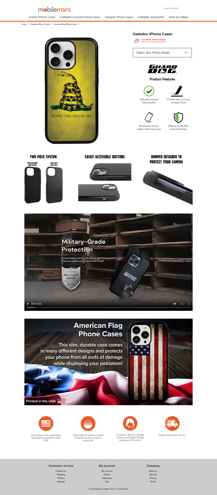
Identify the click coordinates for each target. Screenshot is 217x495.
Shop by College (178, 17)
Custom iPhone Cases (42, 17)
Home (24, 24)
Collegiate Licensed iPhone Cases (80, 17)
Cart (107, 481)
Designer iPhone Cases (119, 17)
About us (153, 471)
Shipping (61, 474)
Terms (153, 481)
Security (153, 474)
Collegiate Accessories (150, 17)
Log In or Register (171, 8)
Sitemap (61, 481)
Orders (107, 474)
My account (107, 471)
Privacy (153, 478)
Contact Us (61, 471)
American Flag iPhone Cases (65, 24)
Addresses (107, 478)
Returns (61, 478)
